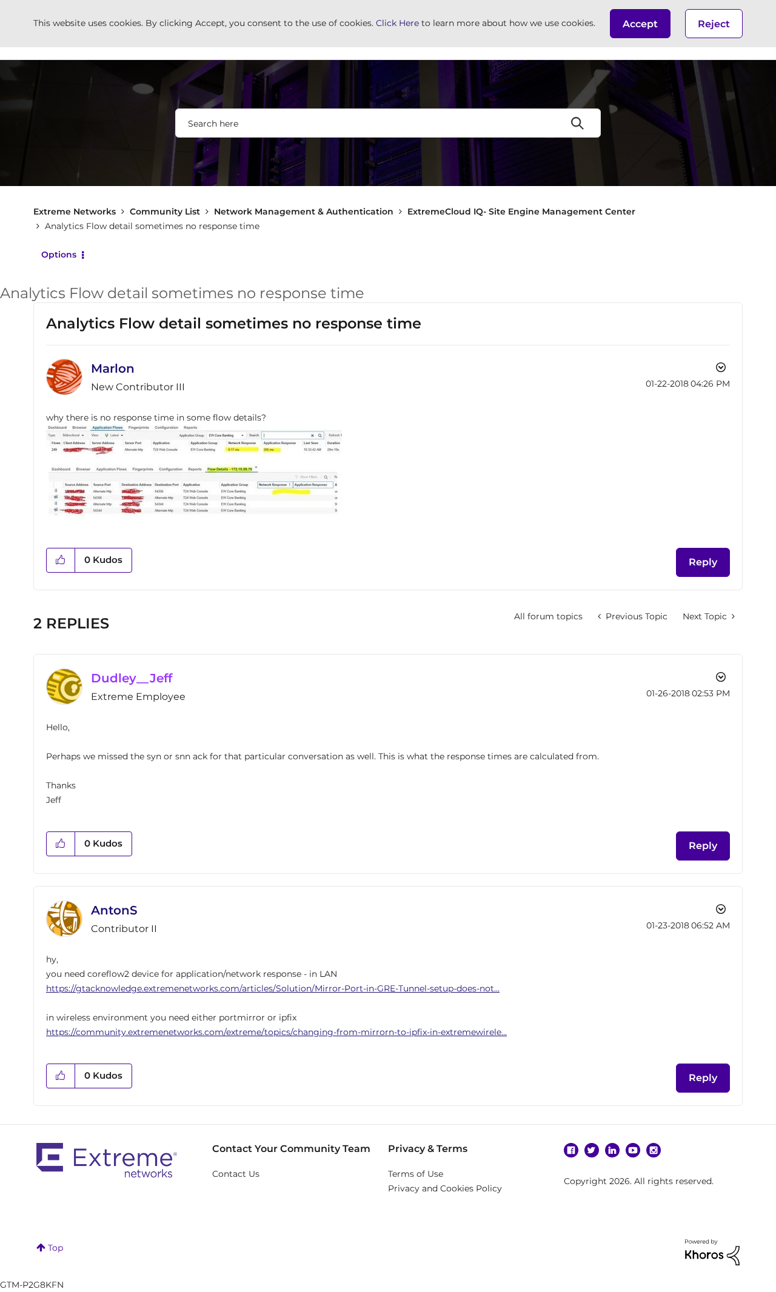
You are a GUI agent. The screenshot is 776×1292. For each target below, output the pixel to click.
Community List (165, 211)
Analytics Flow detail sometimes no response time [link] (152, 226)
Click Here (397, 23)
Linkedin (612, 1150)
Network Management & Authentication (303, 211)
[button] (640, 23)
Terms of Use (415, 1173)
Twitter (591, 1150)
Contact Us (235, 1173)
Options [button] (58, 254)
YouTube (633, 1150)
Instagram (653, 1150)
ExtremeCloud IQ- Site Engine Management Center (521, 211)
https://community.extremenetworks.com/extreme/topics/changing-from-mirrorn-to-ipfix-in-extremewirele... (276, 1032)
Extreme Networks (74, 211)
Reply (703, 562)
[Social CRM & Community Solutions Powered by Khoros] (712, 1251)
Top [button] (55, 1247)
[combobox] (388, 123)
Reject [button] (714, 24)
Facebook (571, 1150)
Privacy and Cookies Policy (445, 1188)
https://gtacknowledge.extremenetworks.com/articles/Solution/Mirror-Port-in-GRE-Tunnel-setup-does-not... (273, 988)
